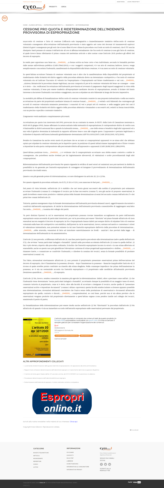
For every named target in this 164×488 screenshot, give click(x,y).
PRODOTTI (53, 7)
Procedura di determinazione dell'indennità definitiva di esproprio (45, 378)
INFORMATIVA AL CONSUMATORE (78, 467)
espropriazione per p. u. (54, 25)
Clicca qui (73, 422)
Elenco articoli (35, 25)
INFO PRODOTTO (86, 335)
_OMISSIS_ (61, 62)
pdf (57, 325)
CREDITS (26, 485)
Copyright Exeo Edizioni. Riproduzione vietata (41, 427)
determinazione (82, 25)
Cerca (63, 7)
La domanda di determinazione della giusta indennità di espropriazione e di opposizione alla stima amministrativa (60, 366)
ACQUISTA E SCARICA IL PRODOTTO (66, 335)
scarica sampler (60, 339)
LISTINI (35, 467)
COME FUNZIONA (72, 464)
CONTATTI (70, 455)
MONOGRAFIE (59, 328)
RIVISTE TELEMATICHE (41, 452)
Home (25, 25)
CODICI (35, 464)
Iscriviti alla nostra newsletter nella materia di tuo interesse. (46, 422)
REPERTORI (37, 461)
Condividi (135, 430)
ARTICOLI (36, 455)
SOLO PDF (70, 458)
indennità (70, 25)
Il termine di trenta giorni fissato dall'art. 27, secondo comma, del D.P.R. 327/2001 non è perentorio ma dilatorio (59, 374)
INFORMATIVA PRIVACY (74, 469)
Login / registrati (133, 1)
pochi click (93, 320)
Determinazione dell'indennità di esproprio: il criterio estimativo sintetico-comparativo (51, 382)
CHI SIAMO (70, 452)
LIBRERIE (70, 461)
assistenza (121, 1)
